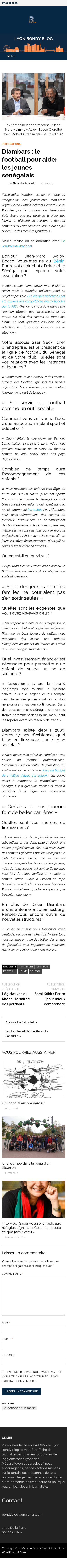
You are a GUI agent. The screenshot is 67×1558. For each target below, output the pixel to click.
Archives (8, 1403)
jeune (23, 971)
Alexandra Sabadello (24, 183)
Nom (6, 1323)
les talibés (35, 509)
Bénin (58, 261)
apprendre (26, 966)
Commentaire (12, 1273)
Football (9, 971)
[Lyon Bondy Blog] (33, 42)
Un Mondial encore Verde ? (24, 1103)
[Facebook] (46, 2)
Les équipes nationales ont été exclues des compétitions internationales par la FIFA (33, 301)
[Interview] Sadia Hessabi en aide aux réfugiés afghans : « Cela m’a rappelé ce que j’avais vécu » (31, 1227)
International (12, 144)
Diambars (42, 966)
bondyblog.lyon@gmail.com (22, 1514)
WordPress (9, 1552)
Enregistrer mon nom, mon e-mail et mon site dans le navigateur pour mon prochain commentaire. (31, 1376)
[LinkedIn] (63, 2)
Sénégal (35, 971)
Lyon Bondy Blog (36, 1548)
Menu (11, 56)
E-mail (7, 1339)
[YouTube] (50, 2)
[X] (55, 2)
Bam (23, 1552)
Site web (8, 1355)
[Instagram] (59, 2)
